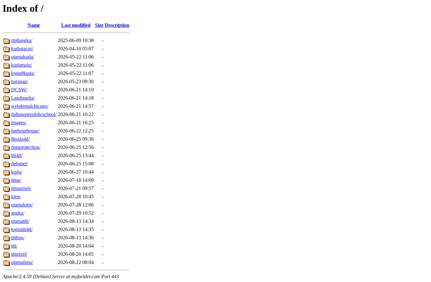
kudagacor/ (22, 48)
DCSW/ (19, 89)
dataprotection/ (25, 147)
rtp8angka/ (21, 40)
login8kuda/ (23, 73)
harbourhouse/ (25, 130)
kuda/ (16, 172)
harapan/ (19, 81)
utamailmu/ (22, 262)
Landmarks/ (23, 98)
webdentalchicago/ (29, 106)
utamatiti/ (20, 221)
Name (33, 25)
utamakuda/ (22, 56)
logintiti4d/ (21, 229)
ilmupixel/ (21, 188)
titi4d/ (16, 155)
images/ (18, 122)
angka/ (17, 213)
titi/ (14, 245)
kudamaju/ (21, 65)
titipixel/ (19, 254)
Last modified (76, 25)
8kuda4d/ (20, 139)
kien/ (16, 196)
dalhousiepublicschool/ (33, 114)
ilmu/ (16, 180)
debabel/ (19, 163)
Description (117, 25)
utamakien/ (22, 204)
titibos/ (17, 237)
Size (99, 25)
